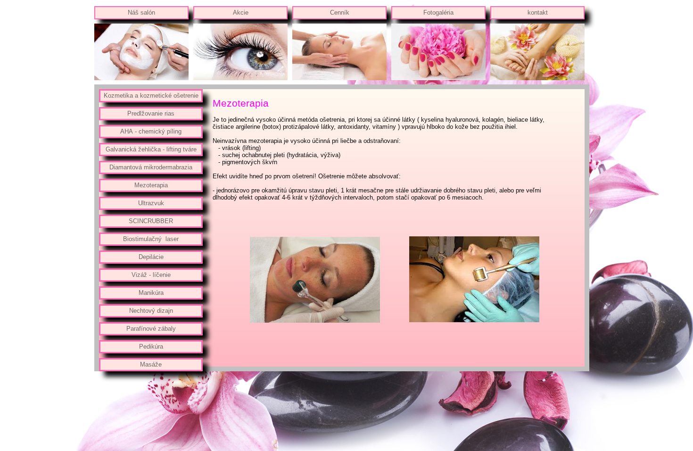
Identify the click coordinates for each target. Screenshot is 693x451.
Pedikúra (151, 346)
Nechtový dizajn (151, 310)
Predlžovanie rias (150, 113)
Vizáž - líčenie (151, 274)
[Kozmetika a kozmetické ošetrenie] (141, 78)
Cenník (339, 12)
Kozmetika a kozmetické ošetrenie (151, 95)
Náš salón (141, 12)
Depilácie (151, 256)
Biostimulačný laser (151, 238)
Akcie (240, 12)
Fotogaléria (438, 12)
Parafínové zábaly (151, 328)
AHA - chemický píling (151, 131)
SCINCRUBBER (151, 221)
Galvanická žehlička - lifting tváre (151, 149)
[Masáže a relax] (339, 78)
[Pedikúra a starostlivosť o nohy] (537, 78)
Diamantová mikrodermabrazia (150, 167)
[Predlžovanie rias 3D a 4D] (240, 78)
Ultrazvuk (151, 203)
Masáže (151, 364)
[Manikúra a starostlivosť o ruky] (438, 78)
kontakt (538, 12)
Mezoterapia (151, 185)
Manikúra (151, 292)
